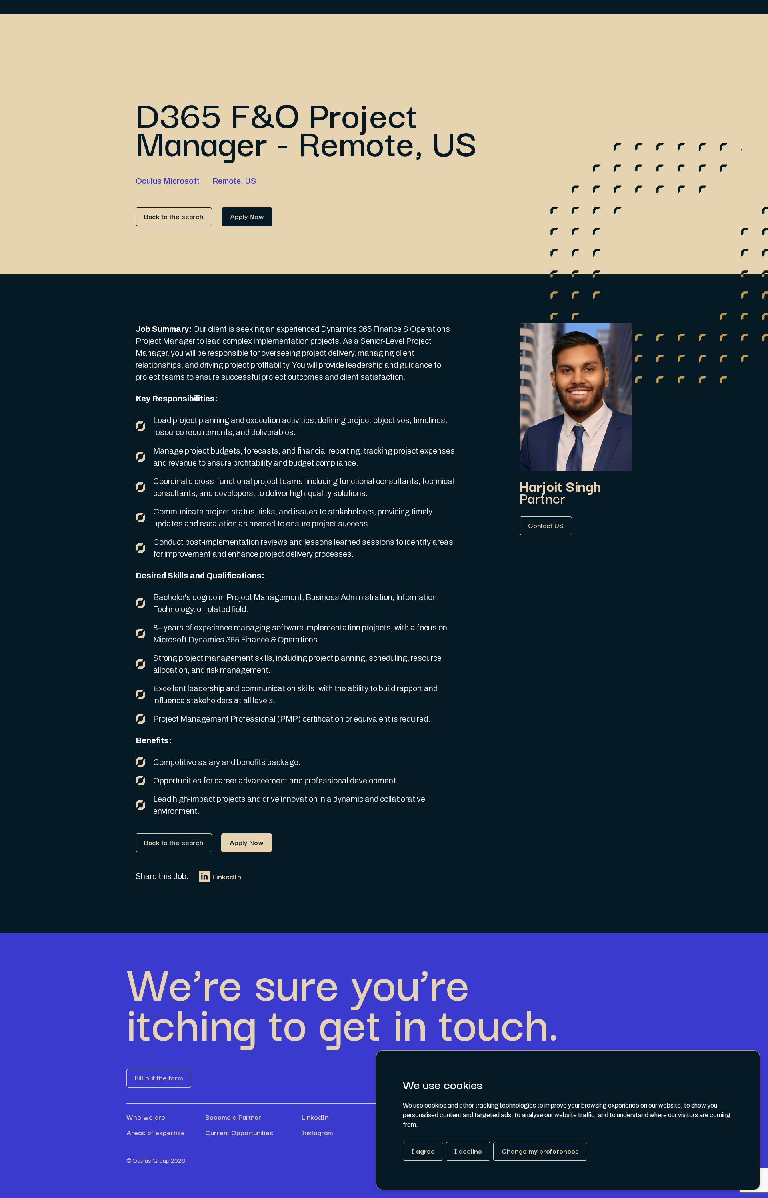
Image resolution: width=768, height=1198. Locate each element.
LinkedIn (226, 876)
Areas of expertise (155, 1132)
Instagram (317, 1132)
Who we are (145, 1117)
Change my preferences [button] (540, 1150)
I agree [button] (423, 1150)
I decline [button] (468, 1150)
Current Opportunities (239, 1132)
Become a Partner (233, 1117)
